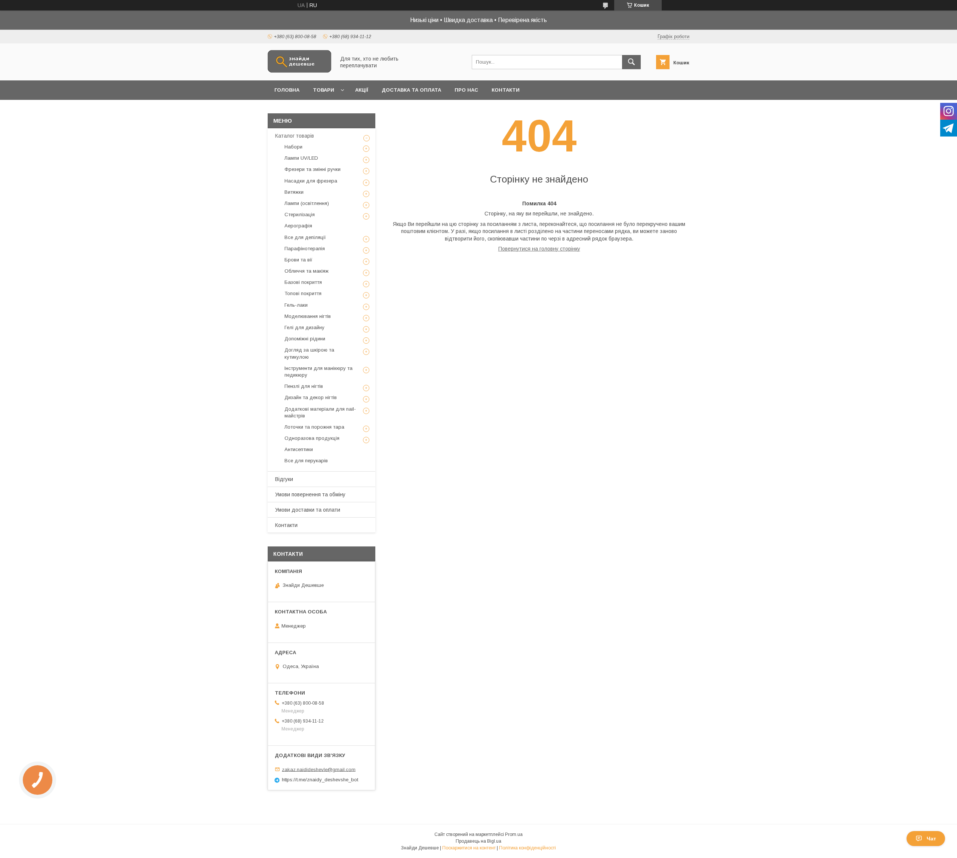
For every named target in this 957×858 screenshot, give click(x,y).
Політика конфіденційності (527, 848)
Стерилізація (299, 214)
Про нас (466, 90)
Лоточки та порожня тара (314, 427)
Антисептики (298, 449)
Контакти (506, 90)
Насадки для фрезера (310, 181)
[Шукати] (631, 62)
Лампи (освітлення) (306, 203)
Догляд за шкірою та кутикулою (309, 353)
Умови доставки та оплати (307, 510)
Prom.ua (514, 834)
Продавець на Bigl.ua (478, 841)
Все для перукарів (306, 460)
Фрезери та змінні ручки (312, 169)
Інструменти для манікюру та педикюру (318, 371)
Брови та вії (298, 260)
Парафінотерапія (304, 248)
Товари (323, 90)
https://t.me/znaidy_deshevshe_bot (320, 779)
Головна (286, 90)
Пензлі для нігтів (303, 386)
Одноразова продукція (311, 438)
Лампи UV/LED (301, 158)
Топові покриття (302, 293)
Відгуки (284, 479)
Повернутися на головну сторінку (539, 249)
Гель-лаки (296, 305)
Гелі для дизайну (304, 327)
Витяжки (294, 192)
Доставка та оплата (411, 90)
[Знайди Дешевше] (299, 71)
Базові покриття (303, 282)
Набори (293, 147)
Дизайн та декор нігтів (310, 397)
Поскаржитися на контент (469, 848)
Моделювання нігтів (307, 316)
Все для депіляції (305, 237)
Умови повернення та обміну (310, 494)
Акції (361, 90)
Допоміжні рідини (304, 338)
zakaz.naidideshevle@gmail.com (319, 769)
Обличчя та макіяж (306, 271)
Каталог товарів (294, 136)
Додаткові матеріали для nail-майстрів (320, 412)
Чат (931, 839)
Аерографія (298, 226)
